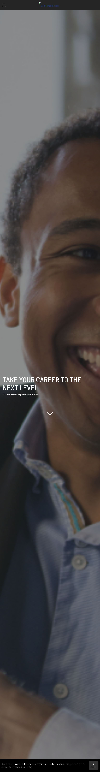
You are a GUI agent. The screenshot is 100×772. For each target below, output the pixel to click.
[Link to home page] (50, 5)
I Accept (93, 765)
